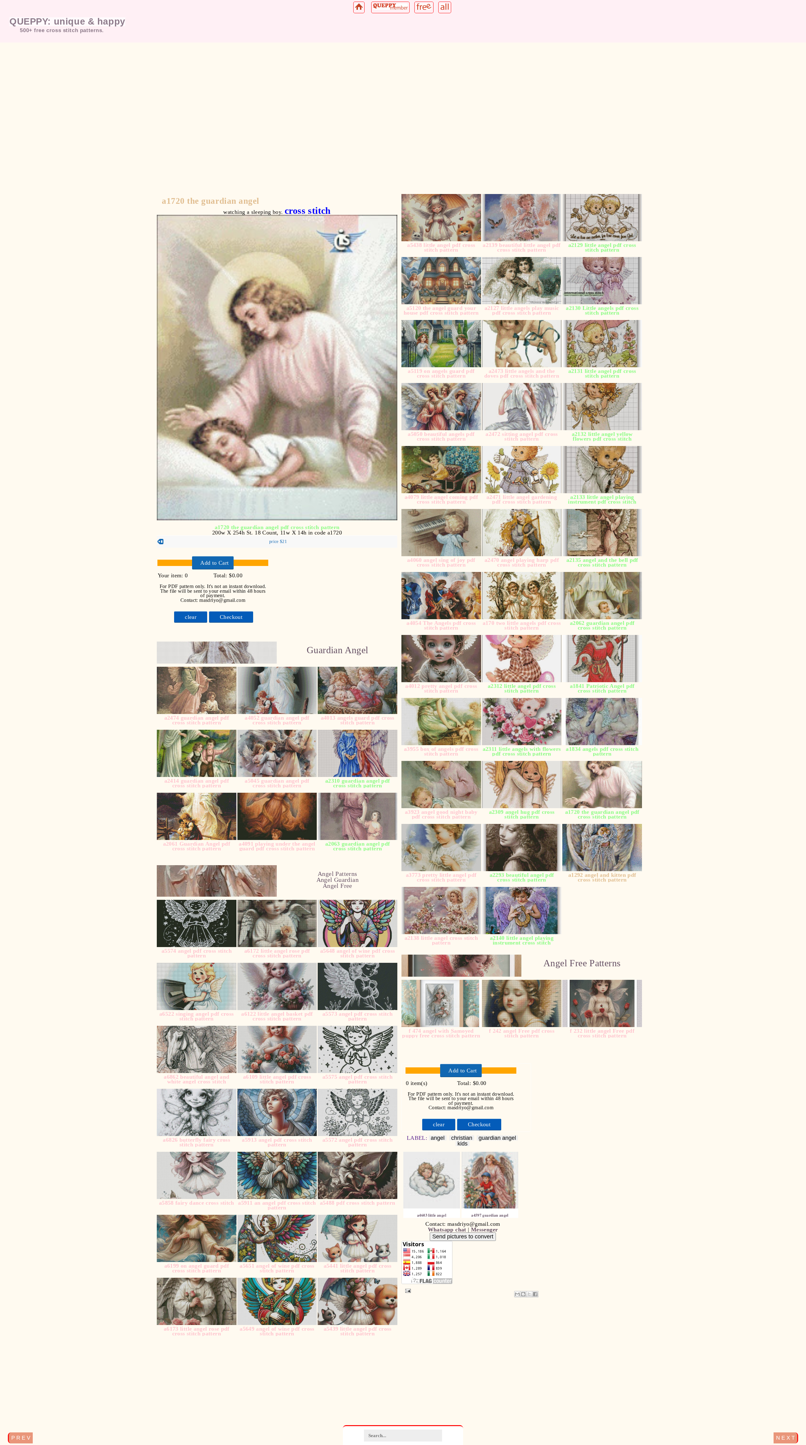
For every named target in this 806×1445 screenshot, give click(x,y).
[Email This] (517, 1294)
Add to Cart (214, 563)
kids (462, 1143)
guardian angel (497, 1138)
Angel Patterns (337, 873)
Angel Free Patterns (582, 963)
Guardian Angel (337, 650)
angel (438, 1138)
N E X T (785, 1438)
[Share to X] (529, 1294)
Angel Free (337, 885)
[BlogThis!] (523, 1294)
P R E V (20, 1438)
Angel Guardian (337, 879)
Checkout (231, 617)
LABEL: (418, 1138)
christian (461, 1138)
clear (190, 617)
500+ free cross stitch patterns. (62, 30)
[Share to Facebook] (535, 1294)
